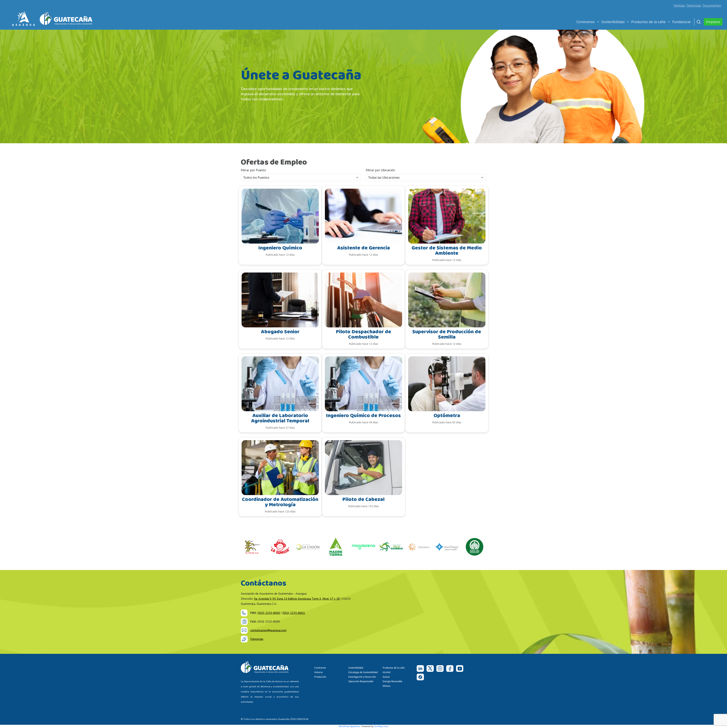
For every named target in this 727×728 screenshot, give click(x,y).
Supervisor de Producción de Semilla (446, 334)
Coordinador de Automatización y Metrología (280, 502)
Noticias (679, 5)
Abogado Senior (280, 332)
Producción (320, 676)
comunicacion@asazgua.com (268, 630)
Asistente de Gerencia (363, 248)
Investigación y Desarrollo (362, 676)
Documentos (712, 5)
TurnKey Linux (381, 726)
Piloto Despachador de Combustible (363, 334)
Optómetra (447, 415)
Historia (318, 672)
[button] (598, 22)
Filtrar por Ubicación (380, 170)
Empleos (713, 22)
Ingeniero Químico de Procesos (363, 415)
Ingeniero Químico (280, 248)
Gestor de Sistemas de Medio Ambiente (447, 251)
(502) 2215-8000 (268, 613)
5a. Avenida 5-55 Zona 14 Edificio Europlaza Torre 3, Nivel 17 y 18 (297, 599)
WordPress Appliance (349, 726)
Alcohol (386, 672)
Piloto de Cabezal (363, 499)
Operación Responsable (360, 681)
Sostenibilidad (612, 22)
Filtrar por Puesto (253, 170)
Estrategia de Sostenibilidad (363, 672)
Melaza (386, 686)
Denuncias (693, 5)
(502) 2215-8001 (294, 613)
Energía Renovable (392, 681)
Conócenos (585, 22)
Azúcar (386, 676)
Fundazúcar (681, 22)
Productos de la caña (648, 22)
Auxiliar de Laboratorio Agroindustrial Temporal (280, 418)
